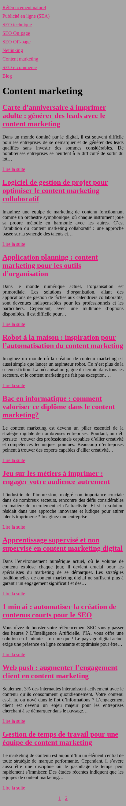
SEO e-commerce (19, 67)
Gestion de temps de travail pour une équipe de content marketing (60, 738)
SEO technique (17, 24)
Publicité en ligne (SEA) (26, 16)
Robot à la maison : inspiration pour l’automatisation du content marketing (62, 341)
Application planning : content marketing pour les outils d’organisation (50, 265)
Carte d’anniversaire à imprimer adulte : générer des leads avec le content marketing (54, 115)
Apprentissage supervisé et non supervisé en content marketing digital (62, 544)
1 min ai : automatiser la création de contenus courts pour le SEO (59, 611)
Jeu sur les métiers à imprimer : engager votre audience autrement (56, 477)
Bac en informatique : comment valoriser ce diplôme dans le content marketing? (58, 406)
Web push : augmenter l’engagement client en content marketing (59, 672)
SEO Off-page (16, 41)
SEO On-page (16, 33)
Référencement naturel (24, 7)
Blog (7, 76)
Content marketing (20, 58)
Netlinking (12, 50)
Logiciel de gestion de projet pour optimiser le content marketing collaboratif (55, 190)
